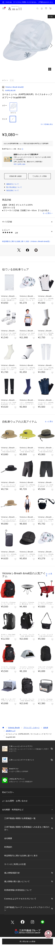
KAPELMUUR (10, 90)
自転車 (45, 728)
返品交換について (12, 190)
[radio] (13, 108)
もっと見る (47, 213)
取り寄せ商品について (14, 187)
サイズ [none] (4, 119)
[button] (27, 45)
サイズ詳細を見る (47, 124)
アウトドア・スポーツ (31, 728)
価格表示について (12, 184)
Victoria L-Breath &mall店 (14, 87)
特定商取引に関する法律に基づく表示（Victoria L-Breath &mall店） (26, 241)
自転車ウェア (10, 731)
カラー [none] (4, 105)
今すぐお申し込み (19, 164)
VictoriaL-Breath (14, 728)
